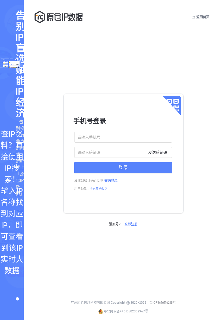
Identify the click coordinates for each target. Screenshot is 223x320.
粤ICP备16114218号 (162, 302)
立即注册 (131, 224)
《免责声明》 (100, 188)
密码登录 (110, 180)
